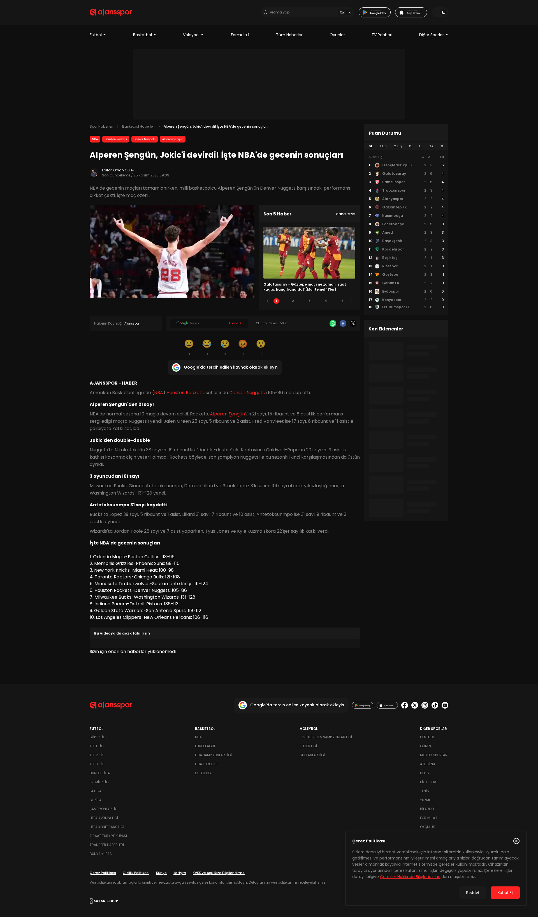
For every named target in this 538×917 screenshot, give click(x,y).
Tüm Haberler (289, 35)
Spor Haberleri (101, 126)
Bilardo (427, 808)
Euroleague (205, 746)
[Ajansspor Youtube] (445, 705)
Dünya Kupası (101, 853)
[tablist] (406, 146)
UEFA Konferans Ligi (107, 826)
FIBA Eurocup (206, 764)
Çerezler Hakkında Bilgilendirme (410, 876)
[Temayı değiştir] (440, 12)
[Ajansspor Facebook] (404, 705)
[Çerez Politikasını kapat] (516, 841)
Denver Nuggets (145, 139)
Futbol (96, 35)
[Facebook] (343, 323)
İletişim (179, 872)
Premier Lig (99, 782)
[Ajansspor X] (414, 705)
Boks (424, 773)
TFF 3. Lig (97, 764)
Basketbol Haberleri (138, 126)
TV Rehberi (382, 35)
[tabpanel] (406, 232)
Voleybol (191, 35)
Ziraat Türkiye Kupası (108, 835)
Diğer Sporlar (431, 35)
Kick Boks (428, 782)
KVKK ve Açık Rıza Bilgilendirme (219, 872)
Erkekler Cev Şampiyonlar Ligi (326, 737)
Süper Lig (98, 737)
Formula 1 (240, 35)
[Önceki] (268, 301)
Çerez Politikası (103, 872)
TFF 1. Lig (97, 746)
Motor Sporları (434, 755)
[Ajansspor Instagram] (424, 705)
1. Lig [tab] (383, 146)
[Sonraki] (351, 301)
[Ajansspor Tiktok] (435, 705)
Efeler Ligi (308, 746)
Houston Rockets (116, 139)
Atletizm (427, 764)
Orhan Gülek (123, 170)
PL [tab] (410, 146)
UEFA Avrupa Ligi (104, 817)
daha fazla (345, 214)
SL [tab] (370, 146)
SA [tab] (431, 146)
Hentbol (427, 737)
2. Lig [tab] (398, 146)
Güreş (425, 746)
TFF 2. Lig (97, 755)
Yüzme (425, 800)
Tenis (424, 791)
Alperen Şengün (172, 139)
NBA (95, 139)
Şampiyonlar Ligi (104, 808)
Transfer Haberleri (107, 844)
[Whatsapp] (333, 323)
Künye (161, 872)
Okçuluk (427, 826)
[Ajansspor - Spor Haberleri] (111, 12)
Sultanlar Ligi (312, 755)
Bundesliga (100, 773)
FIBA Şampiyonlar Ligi (213, 755)
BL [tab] (442, 146)
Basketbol (142, 35)
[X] (353, 323)
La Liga (95, 791)
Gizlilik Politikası (136, 872)
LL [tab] (420, 146)
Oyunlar (337, 35)
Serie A (95, 800)
